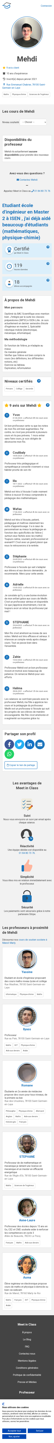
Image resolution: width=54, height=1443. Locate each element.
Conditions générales (27, 1367)
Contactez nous (27, 1353)
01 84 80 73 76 (42, 191)
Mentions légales (27, 1360)
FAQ (27, 1346)
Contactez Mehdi (28, 179)
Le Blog (27, 1339)
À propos (27, 1332)
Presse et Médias (27, 1382)
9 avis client (12, 67)
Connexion (46, 5)
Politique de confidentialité (27, 1375)
